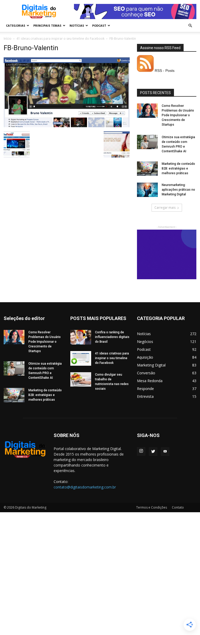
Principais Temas (47, 25)
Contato (178, 507)
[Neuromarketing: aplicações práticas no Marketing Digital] (147, 190)
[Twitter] (153, 451)
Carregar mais (165, 207)
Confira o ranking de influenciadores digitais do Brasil (112, 336)
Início (7, 38)
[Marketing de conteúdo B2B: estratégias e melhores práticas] (147, 168)
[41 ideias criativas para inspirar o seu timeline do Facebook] (80, 358)
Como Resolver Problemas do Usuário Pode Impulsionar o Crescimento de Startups (178, 115)
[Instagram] (141, 451)
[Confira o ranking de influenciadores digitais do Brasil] (80, 337)
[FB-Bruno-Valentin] (67, 126)
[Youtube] (165, 451)
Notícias (77, 25)
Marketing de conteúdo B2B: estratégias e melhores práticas (178, 168)
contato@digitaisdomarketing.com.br (85, 487)
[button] (190, 25)
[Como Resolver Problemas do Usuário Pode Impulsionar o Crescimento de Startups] (147, 110)
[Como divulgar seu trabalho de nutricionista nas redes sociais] (80, 379)
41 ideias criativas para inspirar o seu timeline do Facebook (60, 38)
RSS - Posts (164, 70)
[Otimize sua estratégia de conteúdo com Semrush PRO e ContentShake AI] (147, 142)
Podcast (99, 25)
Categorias (15, 25)
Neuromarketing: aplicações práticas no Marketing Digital (178, 189)
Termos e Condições (151, 507)
